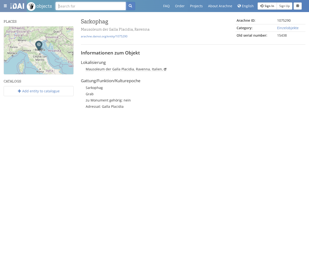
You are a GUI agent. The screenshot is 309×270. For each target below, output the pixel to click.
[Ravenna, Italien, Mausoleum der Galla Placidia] (39, 45)
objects (43, 6)
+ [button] (10, 33)
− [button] (10, 40)
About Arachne (220, 6)
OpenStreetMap (62, 72)
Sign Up (284, 6)
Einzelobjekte (288, 28)
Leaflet (25, 72)
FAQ (166, 6)
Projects (196, 6)
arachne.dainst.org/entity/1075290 (104, 36)
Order (180, 6)
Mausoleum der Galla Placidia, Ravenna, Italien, (124, 69)
